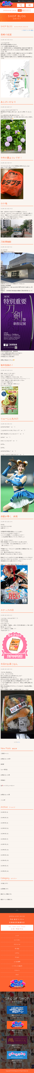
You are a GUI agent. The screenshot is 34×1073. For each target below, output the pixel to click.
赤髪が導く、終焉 (9, 516)
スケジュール (17, 944)
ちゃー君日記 (4, 769)
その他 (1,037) (4, 883)
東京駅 (2, 764)
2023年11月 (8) (4, 823)
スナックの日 (7, 610)
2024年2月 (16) (4, 817)
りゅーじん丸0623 (9, 418)
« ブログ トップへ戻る (27, 30)
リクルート (17, 970)
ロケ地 (4, 203)
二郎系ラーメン (5, 753)
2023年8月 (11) (4, 839)
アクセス (17, 957)
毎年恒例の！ (7, 365)
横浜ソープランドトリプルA (17, 1046)
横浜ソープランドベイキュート (17, 1031)
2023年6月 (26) (5, 849)
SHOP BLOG (6, 26)
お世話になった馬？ (6, 758)
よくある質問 (17, 961)
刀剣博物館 (6, 241)
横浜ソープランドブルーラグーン (17, 1016)
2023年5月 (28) (5, 855)
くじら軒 (3, 800)
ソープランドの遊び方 (17, 966)
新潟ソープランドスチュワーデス (17, 1061)
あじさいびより (8, 101)
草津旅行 (3, 780)
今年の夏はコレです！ (11, 157)
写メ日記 (17, 948)
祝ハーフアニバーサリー (7, 785)
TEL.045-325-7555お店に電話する (17, 928)
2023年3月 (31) (4, 865)
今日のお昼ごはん (9, 664)
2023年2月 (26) (5, 871)
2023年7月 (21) (4, 844)
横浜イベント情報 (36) (6, 899)
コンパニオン (17, 940)
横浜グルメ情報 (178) (6, 894)
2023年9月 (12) (4, 833)
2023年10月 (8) (4, 828)
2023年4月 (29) (5, 860)
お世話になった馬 (5, 775)
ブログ (17, 974)
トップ (17, 935)
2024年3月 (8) (4, 812)
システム (17, 953)
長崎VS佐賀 (6, 34)
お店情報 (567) (4, 888)
